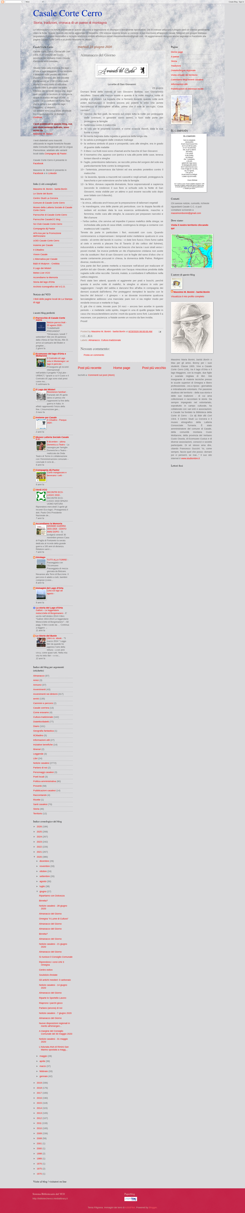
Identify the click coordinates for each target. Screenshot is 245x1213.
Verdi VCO (41, 489)
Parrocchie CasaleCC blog (46, 219)
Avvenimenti (39, 689)
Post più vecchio (154, 368)
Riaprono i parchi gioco (51, 1003)
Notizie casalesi (41, 763)
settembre (45, 876)
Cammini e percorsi (43, 703)
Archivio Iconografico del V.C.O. (49, 286)
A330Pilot (130, 1207)
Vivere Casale (40, 254)
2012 (39, 1118)
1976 (39, 1163)
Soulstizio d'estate (48, 975)
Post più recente (89, 368)
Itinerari (37, 749)
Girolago (40, 557)
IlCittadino (38, 735)
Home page (121, 368)
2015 (39, 1103)
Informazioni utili (41, 740)
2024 (39, 836)
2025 (39, 831)
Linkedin (52, 173)
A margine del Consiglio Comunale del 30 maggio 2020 (55, 1032)
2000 (39, 1148)
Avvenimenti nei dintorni (45, 694)
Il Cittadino (38, 249)
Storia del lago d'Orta (44, 282)
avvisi (36, 698)
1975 (39, 1168)
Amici (36, 680)
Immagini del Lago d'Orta (49, 588)
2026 (39, 826)
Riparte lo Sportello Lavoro (52, 998)
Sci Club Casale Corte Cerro (47, 224)
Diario (36, 726)
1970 (39, 1173)
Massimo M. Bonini (43, 133)
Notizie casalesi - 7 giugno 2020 (55, 1013)
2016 (39, 1098)
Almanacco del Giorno (50, 913)
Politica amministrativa (44, 781)
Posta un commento (94, 355)
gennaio (44, 1076)
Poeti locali (38, 776)
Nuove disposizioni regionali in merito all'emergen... (54, 1024)
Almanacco (94, 340)
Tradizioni (176, 65)
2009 (39, 1133)
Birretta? (43, 900)
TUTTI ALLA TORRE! (57, 559)
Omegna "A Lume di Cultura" (53, 918)
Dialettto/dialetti (41, 721)
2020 (39, 856)
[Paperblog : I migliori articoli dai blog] (130, 1200)
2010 (39, 1128)
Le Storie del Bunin (43, 193)
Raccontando (40, 795)
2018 (39, 1087)
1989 (39, 1158)
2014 (39, 1108)
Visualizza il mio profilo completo (187, 296)
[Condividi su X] (86, 336)
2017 (39, 1092)
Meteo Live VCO (41, 272)
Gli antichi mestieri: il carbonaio (55, 980)
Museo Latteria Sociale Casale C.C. (52, 438)
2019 (39, 1082)
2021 (39, 851)
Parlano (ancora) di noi (50, 1008)
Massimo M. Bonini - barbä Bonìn (50, 189)
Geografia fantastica (43, 730)
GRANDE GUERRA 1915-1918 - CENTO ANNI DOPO (56, 529)
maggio (44, 1056)
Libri (35, 758)
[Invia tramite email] (81, 336)
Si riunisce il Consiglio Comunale (55, 956)
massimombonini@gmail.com (186, 213)
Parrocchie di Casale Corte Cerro (50, 214)
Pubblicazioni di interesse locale (187, 88)
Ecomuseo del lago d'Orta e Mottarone (51, 354)
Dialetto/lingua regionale (183, 70)
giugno (43, 891)
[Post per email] (159, 331)
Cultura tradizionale (111, 340)
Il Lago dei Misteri (42, 268)
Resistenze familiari (56, 392)
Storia (36, 809)
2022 (39, 846)
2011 (39, 1123)
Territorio (37, 813)
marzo (43, 1066)
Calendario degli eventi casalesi (187, 79)
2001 (39, 1143)
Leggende (38, 753)
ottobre (43, 871)
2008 (39, 1138)
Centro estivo (46, 969)
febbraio (44, 1071)
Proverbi (37, 786)
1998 (39, 1153)
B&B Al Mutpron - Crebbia (46, 263)
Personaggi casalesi (43, 772)
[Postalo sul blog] (84, 336)
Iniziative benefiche (43, 744)
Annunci (37, 684)
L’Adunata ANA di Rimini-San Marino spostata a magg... (54, 1048)
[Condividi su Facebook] (89, 336)
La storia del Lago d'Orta (49, 607)
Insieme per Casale (43, 245)
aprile (43, 1061)
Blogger (153, 1207)
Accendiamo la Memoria (45, 277)
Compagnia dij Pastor (55, 153)
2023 (39, 841)
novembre (45, 866)
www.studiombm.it (190, 458)
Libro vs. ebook (54, 638)
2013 (39, 1113)
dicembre (45, 861)
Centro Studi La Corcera (45, 198)
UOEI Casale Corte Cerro (46, 240)
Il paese (175, 56)
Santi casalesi (40, 804)
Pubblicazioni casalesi (44, 790)
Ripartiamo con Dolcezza (52, 895)
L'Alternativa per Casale (45, 259)
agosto (43, 881)
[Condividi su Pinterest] (91, 336)
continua (37, 117)
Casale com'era (41, 707)
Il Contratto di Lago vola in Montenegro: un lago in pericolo (58, 361)
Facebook (38, 163)
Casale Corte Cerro (67, 13)
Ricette (36, 799)
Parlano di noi (40, 767)
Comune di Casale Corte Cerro (49, 202)
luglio (43, 886)
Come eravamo (41, 712)
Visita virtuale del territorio (184, 75)
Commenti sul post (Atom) (101, 375)
